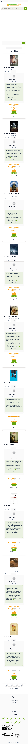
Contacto (14, 711)
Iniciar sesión (4, 1)
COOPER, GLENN (14, 135)
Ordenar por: (14, 48)
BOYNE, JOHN (14, 69)
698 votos (14, 548)
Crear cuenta (11, 1)
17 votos (14, 484)
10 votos (14, 676)
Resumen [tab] (7, 71)
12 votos (14, 295)
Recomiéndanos (14, 706)
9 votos (14, 422)
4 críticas (14, 424)
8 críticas (14, 113)
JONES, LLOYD (14, 638)
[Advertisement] (14, 26)
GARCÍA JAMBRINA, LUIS (14, 258)
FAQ (14, 704)
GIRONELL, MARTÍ (14, 571)
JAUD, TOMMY (14, 384)
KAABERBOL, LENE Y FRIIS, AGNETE (14, 445)
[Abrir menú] (25, 8)
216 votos (14, 172)
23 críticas (14, 236)
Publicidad (14, 709)
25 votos (14, 614)
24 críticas (14, 173)
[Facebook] (3, 718)
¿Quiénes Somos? (14, 700)
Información (14, 702)
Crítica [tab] (13, 71)
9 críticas (14, 362)
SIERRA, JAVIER (14, 196)
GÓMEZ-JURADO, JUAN (14, 507)
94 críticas (14, 549)
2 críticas (14, 296)
